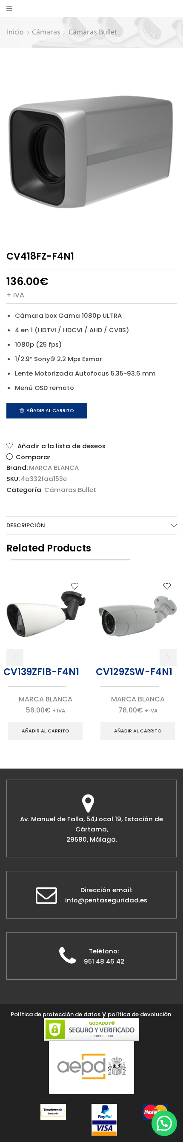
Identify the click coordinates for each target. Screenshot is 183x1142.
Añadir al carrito (50, 410)
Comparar (33, 457)
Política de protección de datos (55, 1014)
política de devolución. (140, 1014)
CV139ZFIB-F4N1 (41, 671)
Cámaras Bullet (93, 31)
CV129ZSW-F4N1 (134, 671)
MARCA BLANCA (54, 467)
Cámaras (46, 31)
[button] (14, 657)
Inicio (15, 31)
